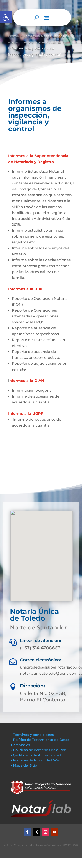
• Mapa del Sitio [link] (24, 765)
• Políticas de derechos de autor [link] (38, 750)
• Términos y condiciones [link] (32, 735)
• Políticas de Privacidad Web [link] (36, 760)
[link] (6, 17)
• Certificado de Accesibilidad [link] (36, 755)
